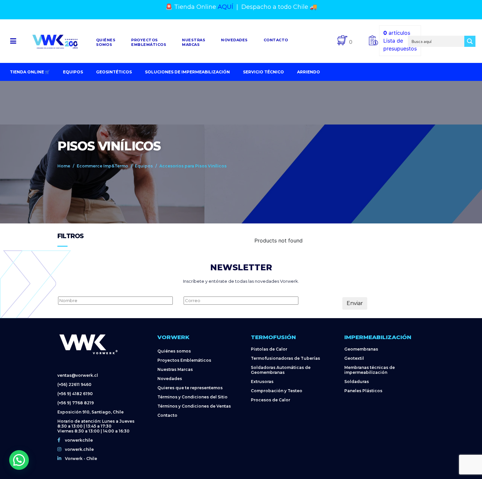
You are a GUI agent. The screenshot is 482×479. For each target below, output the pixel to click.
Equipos (73, 71)
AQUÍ (225, 6)
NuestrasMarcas (193, 42)
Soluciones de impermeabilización (187, 71)
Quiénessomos (106, 42)
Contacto (276, 40)
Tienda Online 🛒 (30, 71)
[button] (13, 41)
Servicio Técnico (263, 71)
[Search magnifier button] (469, 41)
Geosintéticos (114, 71)
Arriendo (308, 71)
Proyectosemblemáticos (148, 42)
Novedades (234, 40)
